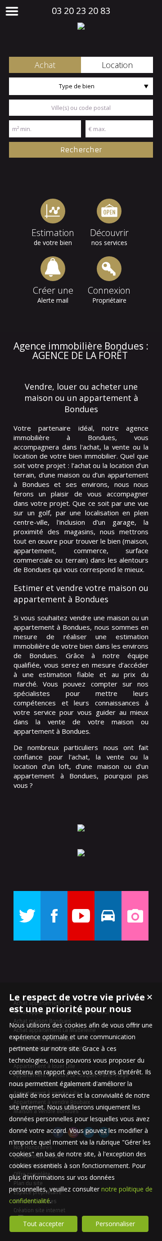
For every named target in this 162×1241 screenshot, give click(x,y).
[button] (45, 65)
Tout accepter (43, 1223)
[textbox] (81, 108)
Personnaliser (115, 1223)
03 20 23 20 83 (81, 11)
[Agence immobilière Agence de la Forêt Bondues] (81, 26)
